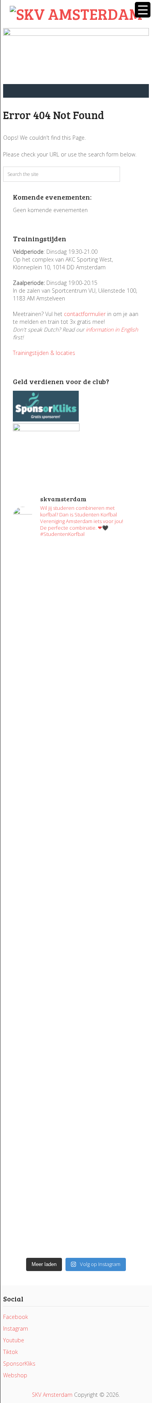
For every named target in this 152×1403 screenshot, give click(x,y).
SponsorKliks (19, 1363)
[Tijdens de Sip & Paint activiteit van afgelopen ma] (76, 846)
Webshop (15, 1375)
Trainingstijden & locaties (44, 352)
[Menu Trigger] (142, 10)
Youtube (13, 1340)
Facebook (15, 1316)
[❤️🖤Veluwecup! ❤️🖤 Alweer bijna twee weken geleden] (76, 1216)
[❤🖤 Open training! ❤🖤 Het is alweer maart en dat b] (76, 912)
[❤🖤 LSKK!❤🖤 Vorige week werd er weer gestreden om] (76, 1083)
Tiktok (10, 1352)
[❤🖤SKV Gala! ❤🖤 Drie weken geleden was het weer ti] (76, 792)
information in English (112, 329)
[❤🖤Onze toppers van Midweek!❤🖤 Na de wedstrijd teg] (76, 1161)
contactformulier (85, 314)
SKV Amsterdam (52, 1394)
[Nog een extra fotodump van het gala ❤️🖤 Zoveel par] (76, 745)
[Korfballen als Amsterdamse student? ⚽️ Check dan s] (76, 710)
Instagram (15, 1328)
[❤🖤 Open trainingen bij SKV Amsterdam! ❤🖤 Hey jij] (76, 617)
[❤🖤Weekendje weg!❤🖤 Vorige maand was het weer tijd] (76, 990)
